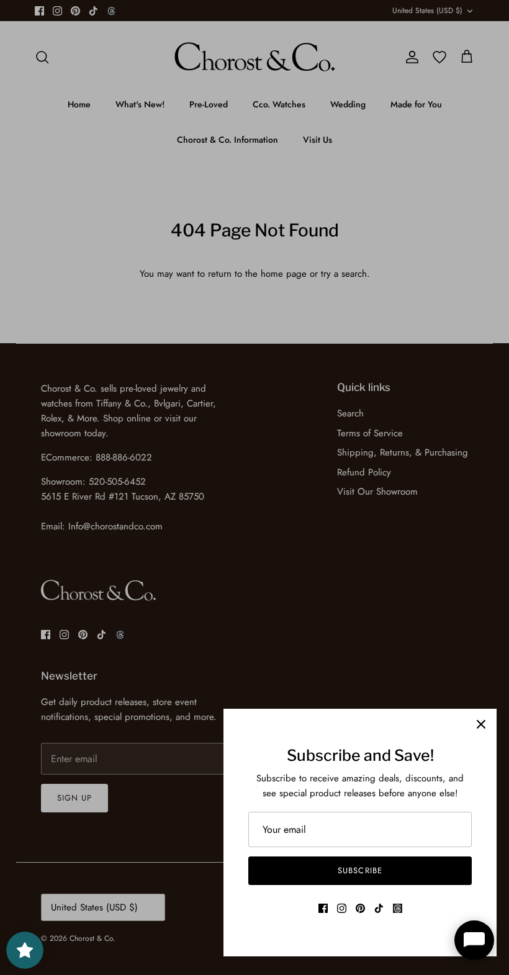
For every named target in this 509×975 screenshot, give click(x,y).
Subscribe (360, 870)
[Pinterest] (360, 908)
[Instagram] (341, 908)
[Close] (481, 724)
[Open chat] (474, 940)
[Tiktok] (379, 908)
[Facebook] (323, 908)
